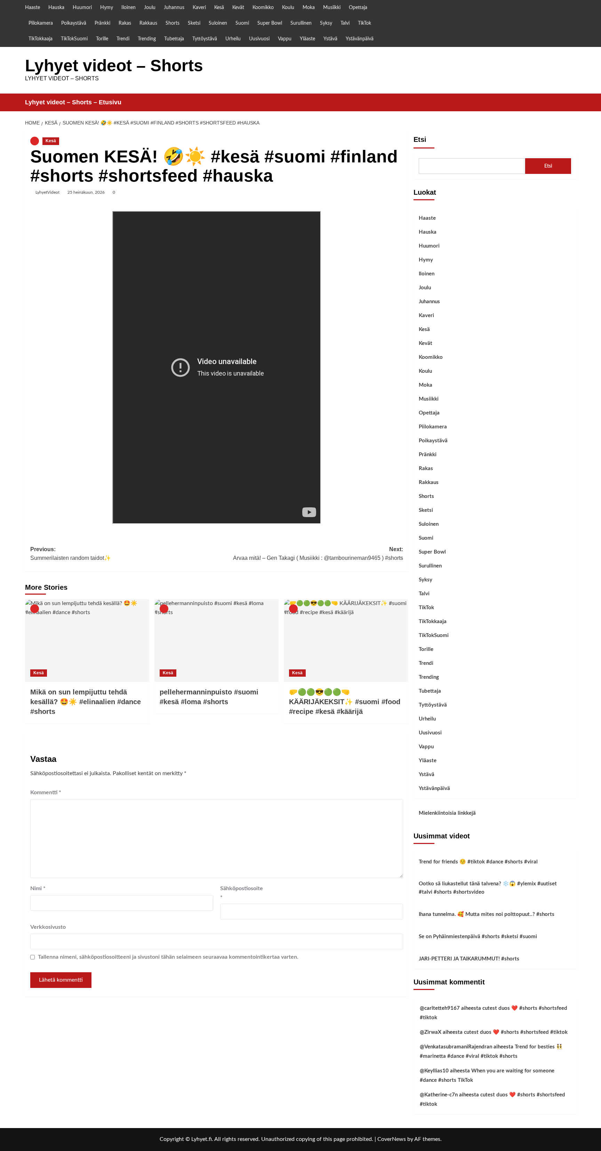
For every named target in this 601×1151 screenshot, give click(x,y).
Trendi (123, 39)
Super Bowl (269, 23)
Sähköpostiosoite (237, 893)
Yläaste (307, 39)
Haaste (32, 7)
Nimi (38, 888)
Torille (102, 39)
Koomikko (263, 7)
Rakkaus (148, 23)
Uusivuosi (259, 39)
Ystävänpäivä (360, 39)
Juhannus (174, 7)
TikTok (364, 23)
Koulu (288, 7)
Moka (309, 7)
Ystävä (330, 39)
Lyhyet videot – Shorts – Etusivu (73, 102)
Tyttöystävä (204, 39)
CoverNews (391, 1139)
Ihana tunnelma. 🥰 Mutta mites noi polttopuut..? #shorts (486, 914)
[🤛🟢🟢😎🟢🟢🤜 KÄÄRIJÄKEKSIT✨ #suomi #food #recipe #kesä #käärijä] (346, 640)
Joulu (149, 7)
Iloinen (128, 7)
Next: (318, 553)
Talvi (345, 23)
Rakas (125, 23)
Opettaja (358, 7)
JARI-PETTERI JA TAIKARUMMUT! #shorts (469, 958)
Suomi (242, 23)
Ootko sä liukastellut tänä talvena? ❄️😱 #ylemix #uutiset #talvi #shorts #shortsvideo (488, 888)
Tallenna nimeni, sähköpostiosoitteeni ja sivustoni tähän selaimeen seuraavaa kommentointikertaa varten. (168, 957)
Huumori (82, 7)
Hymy (106, 7)
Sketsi (194, 23)
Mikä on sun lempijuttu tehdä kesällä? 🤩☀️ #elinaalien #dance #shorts (85, 701)
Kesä (219, 7)
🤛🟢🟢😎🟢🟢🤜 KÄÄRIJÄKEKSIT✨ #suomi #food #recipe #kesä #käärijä (344, 701)
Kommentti (45, 792)
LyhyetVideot (47, 192)
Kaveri (199, 7)
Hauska (56, 7)
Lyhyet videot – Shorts (114, 65)
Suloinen (218, 23)
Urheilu (233, 39)
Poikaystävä (73, 23)
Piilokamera (41, 23)
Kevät (238, 7)
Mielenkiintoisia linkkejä (447, 813)
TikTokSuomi (74, 39)
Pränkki (102, 23)
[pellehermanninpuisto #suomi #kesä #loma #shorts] (216, 640)
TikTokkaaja (41, 39)
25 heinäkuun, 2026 (86, 192)
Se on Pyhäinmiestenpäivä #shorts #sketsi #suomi (478, 936)
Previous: (70, 553)
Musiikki (331, 7)
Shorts (172, 23)
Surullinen (301, 23)
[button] (572, 102)
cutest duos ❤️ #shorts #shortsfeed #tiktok (516, 1032)
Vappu (284, 39)
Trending (147, 39)
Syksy (326, 23)
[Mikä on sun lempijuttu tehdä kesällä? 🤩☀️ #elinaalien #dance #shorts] (87, 640)
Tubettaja (174, 39)
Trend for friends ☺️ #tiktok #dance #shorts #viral (478, 861)
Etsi (420, 139)
